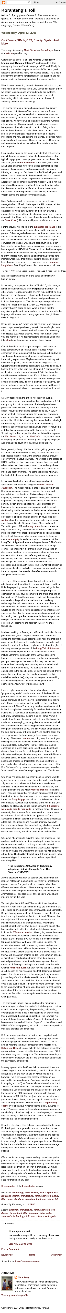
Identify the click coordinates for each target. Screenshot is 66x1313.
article (9, 53)
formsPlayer (47, 50)
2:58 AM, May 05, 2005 (20, 1244)
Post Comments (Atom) (27, 1261)
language (6, 1196)
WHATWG (35, 436)
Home (32, 1255)
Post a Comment (10, 1249)
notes (10, 1199)
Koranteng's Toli (18, 10)
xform (51, 1199)
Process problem (39, 789)
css (56, 1192)
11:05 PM (30, 1204)
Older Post (56, 1255)
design (15, 1196)
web (27, 1192)
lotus (42, 1213)
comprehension (43, 1196)
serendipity (13, 539)
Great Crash (11, 220)
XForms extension (22, 932)
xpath (50, 1192)
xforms (34, 1192)
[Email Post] (35, 1204)
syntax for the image (44, 227)
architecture (27, 1196)
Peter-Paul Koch (18, 967)
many (30, 526)
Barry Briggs (18, 799)
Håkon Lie (6, 1048)
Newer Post (7, 1255)
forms (43, 1192)
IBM (3, 1199)
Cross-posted (8, 1186)
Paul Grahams (27, 162)
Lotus (55, 1196)
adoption (30, 1199)
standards (19, 1199)
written (4, 520)
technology (18, 1192)
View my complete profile (14, 1295)
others (37, 526)
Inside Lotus (28, 1186)
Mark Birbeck (31, 50)
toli (56, 1199)
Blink (8, 340)
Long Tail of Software (47, 648)
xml (44, 1199)
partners (26, 738)
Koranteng (23, 1277)
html (38, 1199)
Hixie (15, 1048)
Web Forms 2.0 (12, 436)
